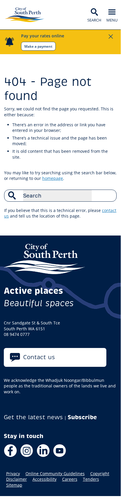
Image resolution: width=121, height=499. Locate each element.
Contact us (39, 357)
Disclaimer (16, 479)
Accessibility (45, 479)
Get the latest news (33, 417)
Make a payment (38, 46)
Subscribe (82, 417)
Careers (69, 479)
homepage (52, 178)
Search (109, 195)
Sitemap (14, 485)
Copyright (99, 474)
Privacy (13, 474)
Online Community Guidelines (55, 474)
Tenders (91, 479)
